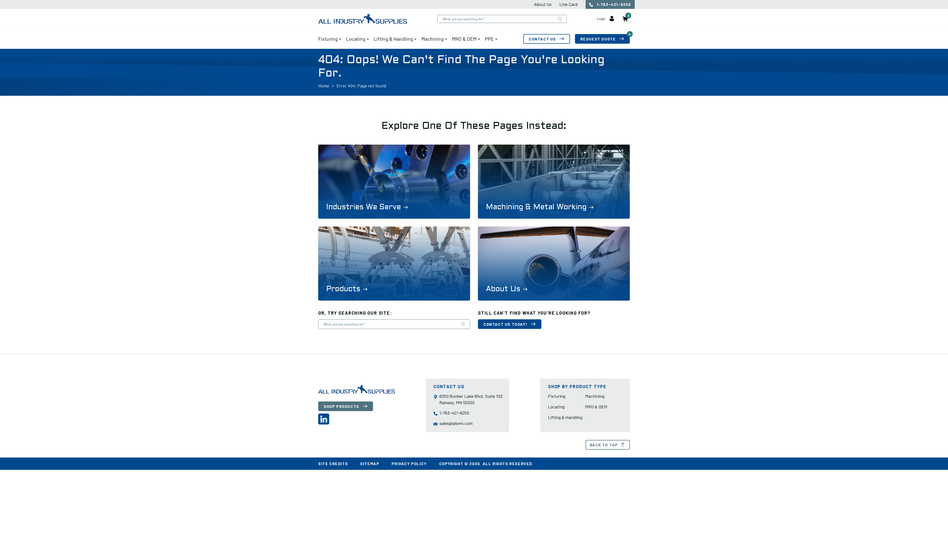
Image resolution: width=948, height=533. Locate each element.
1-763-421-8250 (613, 4)
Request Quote (605, 37)
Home (323, 85)
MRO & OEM (464, 39)
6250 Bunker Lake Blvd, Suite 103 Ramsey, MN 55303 (470, 399)
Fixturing (328, 39)
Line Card (568, 4)
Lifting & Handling (393, 39)
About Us (543, 4)
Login (601, 19)
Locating (355, 39)
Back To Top (604, 444)
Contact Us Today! (505, 324)
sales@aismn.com (456, 423)
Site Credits (333, 463)
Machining (432, 39)
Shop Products (341, 406)
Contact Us (542, 39)
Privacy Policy (409, 463)
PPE (489, 39)
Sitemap (369, 463)
